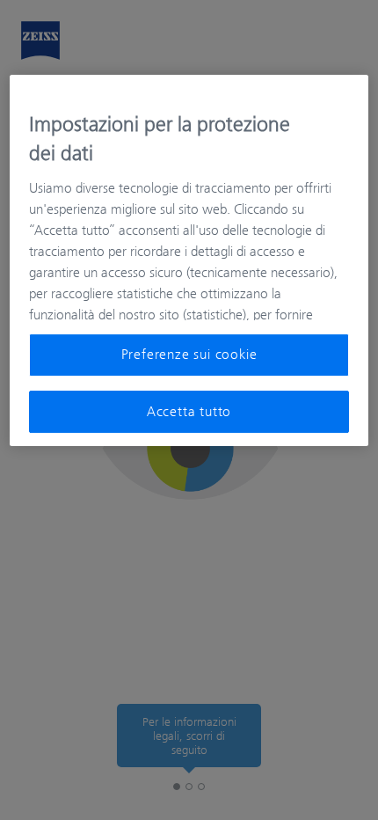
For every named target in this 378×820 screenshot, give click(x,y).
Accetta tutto (189, 412)
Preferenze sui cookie (189, 354)
